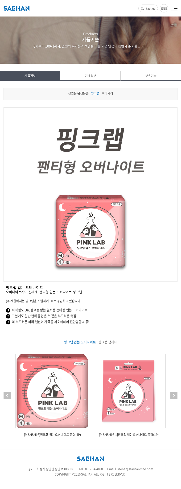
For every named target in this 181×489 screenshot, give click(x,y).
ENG (164, 8)
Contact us (148, 8)
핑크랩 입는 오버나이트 (80, 342)
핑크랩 (95, 93)
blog (105, 479)
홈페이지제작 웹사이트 (87, 479)
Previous (7, 395)
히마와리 (107, 93)
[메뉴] (174, 8)
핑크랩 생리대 (107, 342)
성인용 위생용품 (78, 93)
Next (173, 395)
